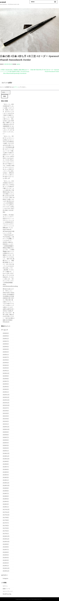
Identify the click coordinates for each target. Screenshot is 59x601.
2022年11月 (6, 397)
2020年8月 (6, 434)
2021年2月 (6, 421)
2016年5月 (6, 555)
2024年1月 (6, 370)
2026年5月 (6, 336)
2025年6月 (6, 344)
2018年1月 (6, 507)
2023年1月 (6, 392)
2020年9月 (6, 432)
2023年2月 (6, 389)
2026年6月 (6, 333)
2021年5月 (6, 413)
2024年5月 (6, 362)
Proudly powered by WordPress (22, 599)
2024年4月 (6, 365)
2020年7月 (6, 437)
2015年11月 (6, 571)
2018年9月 (6, 488)
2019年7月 (6, 466)
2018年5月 (6, 499)
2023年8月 (6, 378)
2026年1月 (6, 338)
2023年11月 (6, 373)
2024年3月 (6, 368)
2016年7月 (6, 549)
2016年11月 (6, 539)
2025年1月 (6, 354)
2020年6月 (6, 440)
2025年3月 (6, 349)
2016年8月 (6, 547)
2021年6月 (6, 410)
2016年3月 (6, 560)
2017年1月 (6, 533)
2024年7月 (6, 357)
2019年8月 (6, 464)
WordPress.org (7, 594)
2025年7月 (6, 341)
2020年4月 (6, 442)
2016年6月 (6, 552)
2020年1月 (6, 450)
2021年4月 (6, 416)
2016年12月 (6, 536)
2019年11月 (6, 456)
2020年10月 (6, 429)
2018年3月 (6, 504)
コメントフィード (8, 591)
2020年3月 (6, 445)
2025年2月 (6, 352)
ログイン (16, 87)
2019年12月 (6, 453)
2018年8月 (6, 490)
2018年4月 (6, 501)
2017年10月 (6, 515)
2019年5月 (6, 472)
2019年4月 (6, 474)
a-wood (3, 2)
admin (18, 64)
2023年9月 (6, 376)
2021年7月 (6, 408)
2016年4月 (6, 557)
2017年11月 (6, 512)
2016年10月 (6, 541)
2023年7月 (6, 381)
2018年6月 (6, 496)
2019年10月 (6, 458)
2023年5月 (6, 384)
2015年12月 (6, 568)
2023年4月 (6, 386)
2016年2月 (6, 563)
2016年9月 (6, 544)
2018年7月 (6, 493)
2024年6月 (6, 360)
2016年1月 (6, 565)
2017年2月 (6, 531)
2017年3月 (6, 528)
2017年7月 (6, 523)
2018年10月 (6, 485)
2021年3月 (6, 418)
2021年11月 (6, 402)
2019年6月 (6, 469)
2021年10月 (6, 405)
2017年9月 (6, 517)
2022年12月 (6, 394)
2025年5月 (6, 346)
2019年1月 (6, 480)
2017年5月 (6, 525)
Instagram (5, 578)
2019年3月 (6, 477)
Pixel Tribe (40, 599)
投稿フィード (6, 588)
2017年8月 (6, 520)
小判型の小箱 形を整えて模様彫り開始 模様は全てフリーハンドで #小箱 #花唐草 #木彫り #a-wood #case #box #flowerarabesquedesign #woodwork (14, 71)
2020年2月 (6, 448)
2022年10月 (6, 400)
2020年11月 (6, 426)
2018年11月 (6, 482)
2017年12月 (6, 509)
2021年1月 (6, 424)
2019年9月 (6, 461)
